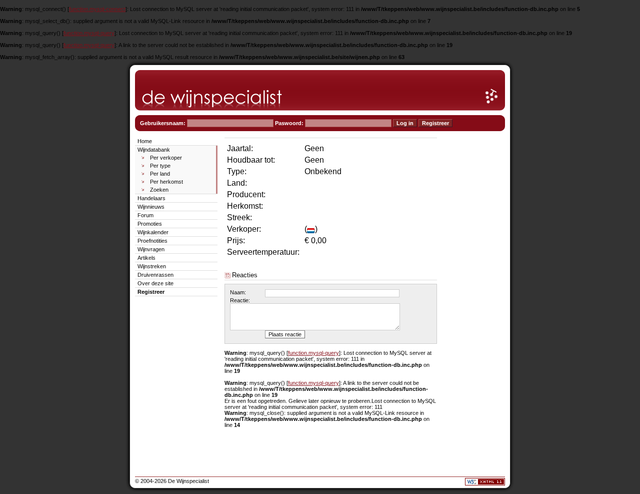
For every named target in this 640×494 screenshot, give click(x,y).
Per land (160, 174)
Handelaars (152, 198)
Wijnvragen (151, 249)
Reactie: (240, 300)
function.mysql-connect (97, 9)
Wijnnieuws (151, 207)
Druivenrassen (156, 275)
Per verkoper (166, 158)
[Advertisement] (475, 286)
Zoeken (159, 190)
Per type (160, 166)
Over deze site (156, 283)
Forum (146, 215)
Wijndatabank (154, 150)
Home (145, 141)
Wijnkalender (153, 232)
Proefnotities (153, 241)
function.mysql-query (89, 33)
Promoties (150, 224)
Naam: (238, 292)
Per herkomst (166, 182)
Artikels (147, 258)
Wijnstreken (152, 266)
